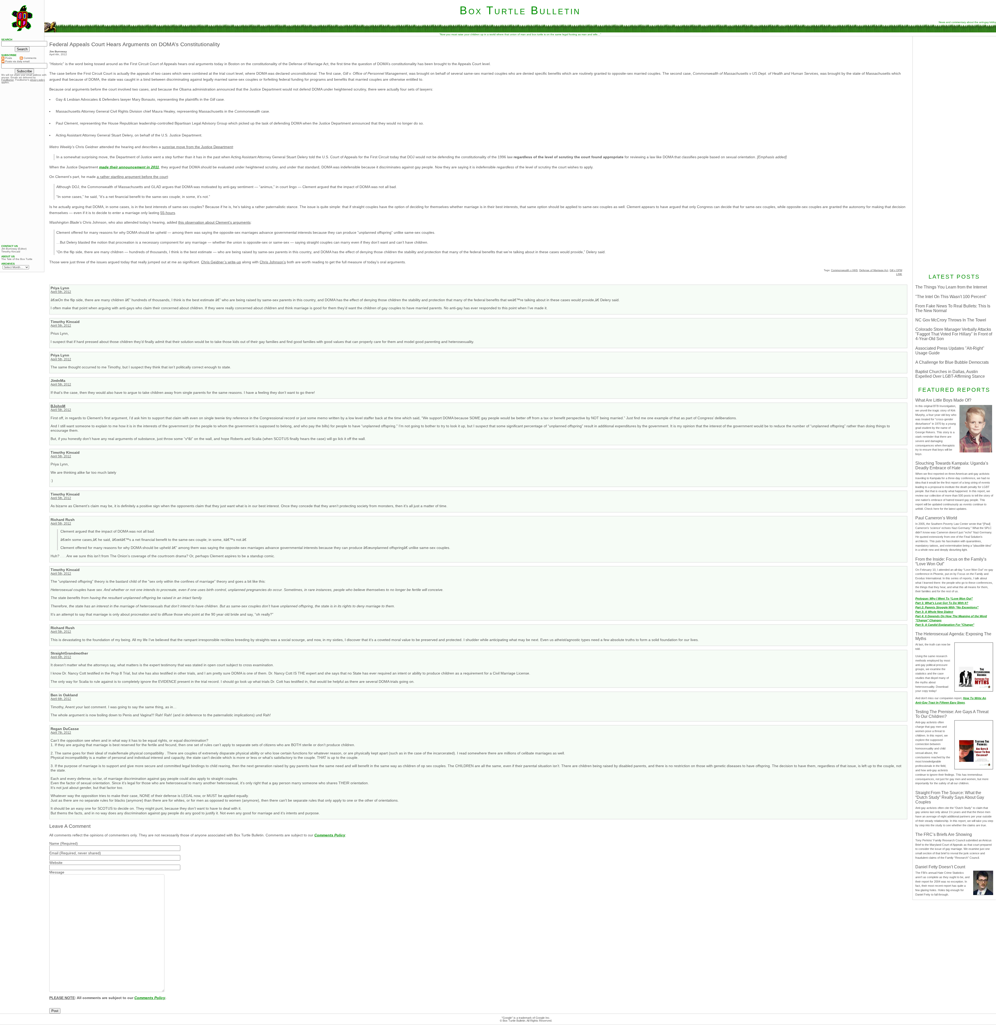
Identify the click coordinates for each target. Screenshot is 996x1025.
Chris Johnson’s (273, 262)
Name (54, 843)
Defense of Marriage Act (873, 270)
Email (53, 853)
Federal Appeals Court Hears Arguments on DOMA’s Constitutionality (134, 44)
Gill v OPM (896, 270)
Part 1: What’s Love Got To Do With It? (941, 602)
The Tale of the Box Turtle (16, 259)
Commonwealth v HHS (844, 270)
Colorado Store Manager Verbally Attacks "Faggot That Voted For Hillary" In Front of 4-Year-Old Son (953, 334)
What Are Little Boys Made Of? (943, 400)
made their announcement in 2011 (129, 167)
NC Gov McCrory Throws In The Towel (950, 320)
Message (56, 872)
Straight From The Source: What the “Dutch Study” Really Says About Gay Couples (949, 797)
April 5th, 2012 (61, 291)
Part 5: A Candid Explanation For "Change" (944, 624)
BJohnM (58, 406)
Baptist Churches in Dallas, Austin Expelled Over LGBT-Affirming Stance (950, 374)
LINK (899, 274)
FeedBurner (7, 80)
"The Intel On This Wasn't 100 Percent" (951, 296)
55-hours (167, 213)
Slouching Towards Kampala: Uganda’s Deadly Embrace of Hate (951, 465)
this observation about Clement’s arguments (214, 222)
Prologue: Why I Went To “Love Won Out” (944, 598)
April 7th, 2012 (61, 732)
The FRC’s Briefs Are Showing (943, 834)
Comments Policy (329, 835)
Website (56, 863)
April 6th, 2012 (61, 657)
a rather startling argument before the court (132, 177)
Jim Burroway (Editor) (13, 248)
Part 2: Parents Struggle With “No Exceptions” (947, 607)
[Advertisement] (954, 71)
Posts (8, 58)
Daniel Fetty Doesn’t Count (940, 867)
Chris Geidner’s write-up (221, 262)
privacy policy (37, 80)
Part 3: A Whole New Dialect (934, 611)
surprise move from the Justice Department (197, 147)
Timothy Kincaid (10, 251)
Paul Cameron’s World (936, 518)
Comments (29, 58)
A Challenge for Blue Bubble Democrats (952, 362)
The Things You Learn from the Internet (951, 287)
